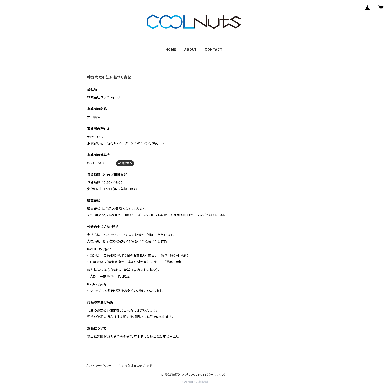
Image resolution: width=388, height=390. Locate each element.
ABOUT (190, 49)
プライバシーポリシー (98, 365)
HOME (170, 49)
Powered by (189, 381)
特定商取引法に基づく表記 (136, 365)
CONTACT (214, 49)
